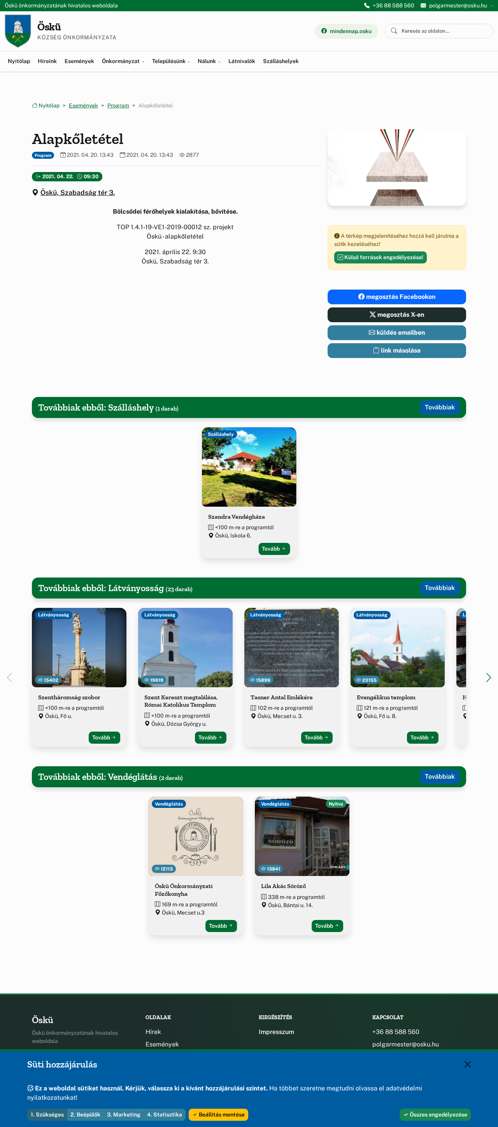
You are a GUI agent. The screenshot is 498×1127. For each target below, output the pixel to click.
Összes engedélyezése (438, 1114)
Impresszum (276, 1032)
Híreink (47, 61)
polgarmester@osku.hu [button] (458, 5)
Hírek (153, 1032)
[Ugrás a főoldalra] (18, 31)
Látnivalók (241, 61)
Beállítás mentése (221, 1114)
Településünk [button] (169, 61)
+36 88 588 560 (393, 5)
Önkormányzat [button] (121, 61)
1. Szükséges (47, 1114)
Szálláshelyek (281, 61)
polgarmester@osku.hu (405, 1044)
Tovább (271, 549)
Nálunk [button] (207, 61)
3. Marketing (123, 1114)
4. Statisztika (164, 1114)
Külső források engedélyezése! (383, 257)
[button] (488, 677)
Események (79, 61)
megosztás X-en (400, 314)
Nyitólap (19, 61)
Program (118, 105)
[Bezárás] (467, 1064)
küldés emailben (400, 332)
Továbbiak (440, 407)
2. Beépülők (85, 1114)
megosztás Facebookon (400, 296)
